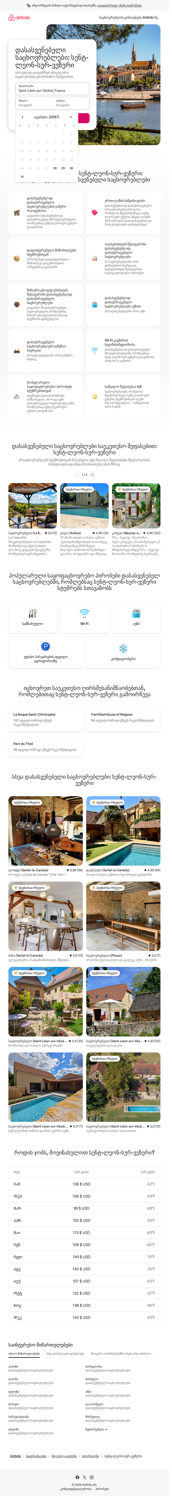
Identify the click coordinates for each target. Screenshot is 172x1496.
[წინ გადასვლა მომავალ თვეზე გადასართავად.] (71, 117)
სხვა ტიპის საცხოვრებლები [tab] (65, 1353)
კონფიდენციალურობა (75, 1489)
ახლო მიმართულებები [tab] (24, 1353)
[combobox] (52, 90)
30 (71, 168)
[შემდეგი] (92, 474)
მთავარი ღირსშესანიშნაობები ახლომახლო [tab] (121, 1353)
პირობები (102, 1489)
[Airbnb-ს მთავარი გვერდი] (19, 17)
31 (22, 177)
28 (55, 168)
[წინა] (76, 474)
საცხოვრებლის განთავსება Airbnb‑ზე (128, 17)
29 (63, 168)
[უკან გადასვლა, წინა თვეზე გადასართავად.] (22, 117)
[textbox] (34, 105)
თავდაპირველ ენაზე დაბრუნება (120, 5)
